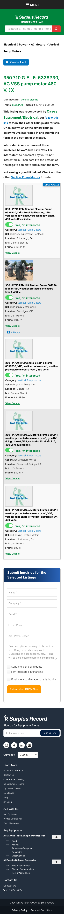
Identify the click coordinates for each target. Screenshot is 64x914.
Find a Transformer (21, 865)
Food (14, 841)
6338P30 (17, 104)
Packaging (17, 852)
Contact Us (8, 775)
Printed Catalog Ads (12, 818)
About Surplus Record (13, 770)
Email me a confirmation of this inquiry (33, 679)
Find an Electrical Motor (23, 869)
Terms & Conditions (41, 910)
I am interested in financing (27, 671)
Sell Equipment (10, 814)
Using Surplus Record (13, 784)
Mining (15, 844)
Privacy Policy (19, 910)
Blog (5, 797)
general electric (29, 99)
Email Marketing (11, 823)
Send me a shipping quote (26, 666)
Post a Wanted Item (21, 873)
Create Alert (18, 62)
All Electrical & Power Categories (19, 860)
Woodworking (18, 855)
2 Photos (15, 332)
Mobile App (8, 793)
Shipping (7, 802)
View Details (12, 253)
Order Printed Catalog (13, 779)
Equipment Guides (12, 788)
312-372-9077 (14, 889)
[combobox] (11, 625)
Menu (32, 4)
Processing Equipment (22, 848)
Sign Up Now (50, 733)
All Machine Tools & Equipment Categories (24, 835)
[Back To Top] (54, 904)
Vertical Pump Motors (25, 177)
